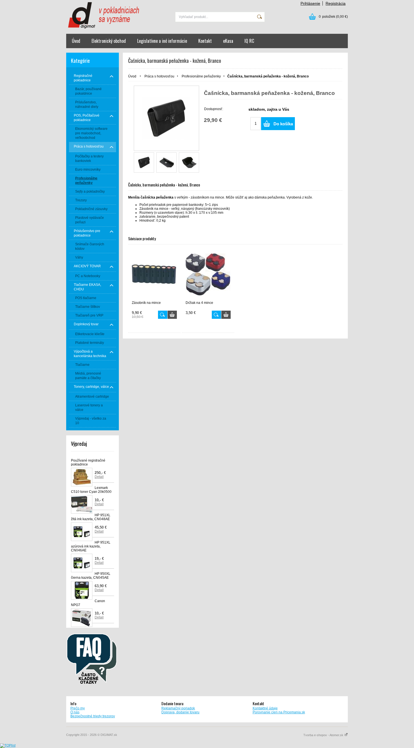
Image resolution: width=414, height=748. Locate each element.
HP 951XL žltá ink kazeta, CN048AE (90, 517)
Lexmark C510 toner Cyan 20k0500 (91, 490)
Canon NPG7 (88, 603)
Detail (99, 477)
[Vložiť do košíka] (172, 315)
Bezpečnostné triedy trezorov (92, 716)
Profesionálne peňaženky (201, 76)
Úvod (76, 40)
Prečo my (77, 708)
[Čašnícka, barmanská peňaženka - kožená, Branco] (144, 162)
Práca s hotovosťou (159, 76)
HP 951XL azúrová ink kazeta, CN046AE (90, 546)
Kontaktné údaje (265, 708)
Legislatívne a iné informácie (162, 40)
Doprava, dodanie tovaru (180, 712)
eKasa (228, 40)
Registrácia (336, 3)
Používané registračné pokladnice (88, 462)
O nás (74, 712)
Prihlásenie (310, 3)
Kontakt (205, 40)
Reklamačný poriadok (178, 708)
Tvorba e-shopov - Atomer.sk (323, 735)
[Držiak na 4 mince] (208, 274)
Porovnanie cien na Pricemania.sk (279, 712)
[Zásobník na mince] (154, 274)
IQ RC (249, 40)
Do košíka (283, 123)
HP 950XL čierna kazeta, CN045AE (90, 576)
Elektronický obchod (109, 40)
